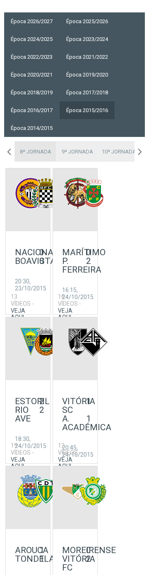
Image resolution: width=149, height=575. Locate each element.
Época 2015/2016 (87, 110)
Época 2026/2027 (32, 21)
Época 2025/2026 (87, 21)
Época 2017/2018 (87, 92)
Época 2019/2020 (87, 75)
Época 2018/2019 (32, 92)
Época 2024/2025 (32, 39)
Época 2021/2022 (87, 57)
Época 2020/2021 (32, 75)
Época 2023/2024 (87, 39)
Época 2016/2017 (32, 110)
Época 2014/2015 (32, 128)
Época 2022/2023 (32, 57)
